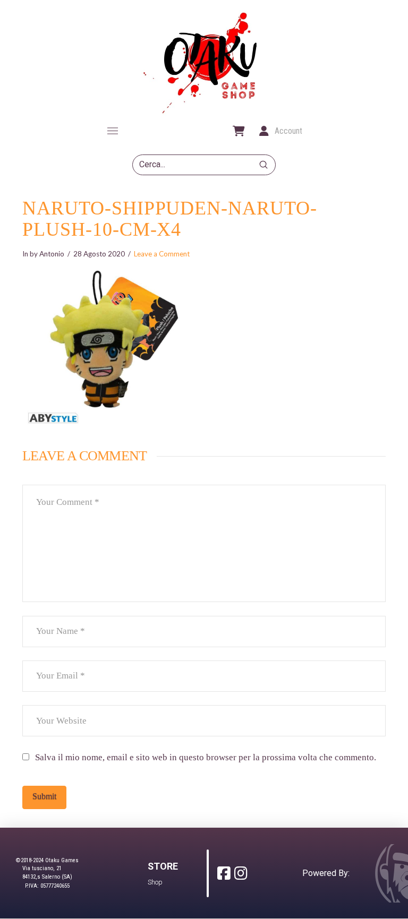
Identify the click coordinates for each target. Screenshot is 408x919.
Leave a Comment (162, 254)
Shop (155, 882)
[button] (113, 131)
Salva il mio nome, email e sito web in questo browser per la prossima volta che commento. (205, 757)
